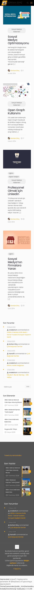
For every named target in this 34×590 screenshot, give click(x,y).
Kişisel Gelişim (14, 177)
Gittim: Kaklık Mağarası (15, 365)
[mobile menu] (31, 2)
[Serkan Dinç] (11, 2)
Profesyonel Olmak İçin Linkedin (16, 190)
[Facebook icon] (14, 569)
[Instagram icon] (18, 569)
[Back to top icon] (17, 547)
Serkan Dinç (15, 70)
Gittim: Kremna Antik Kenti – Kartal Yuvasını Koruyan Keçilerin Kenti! (19, 334)
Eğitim (11, 173)
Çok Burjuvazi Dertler (14, 346)
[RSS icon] (20, 569)
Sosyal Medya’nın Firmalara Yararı (15, 264)
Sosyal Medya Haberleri (17, 30)
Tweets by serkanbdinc (13, 455)
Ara (27, 386)
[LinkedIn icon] (16, 569)
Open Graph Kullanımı (16, 111)
